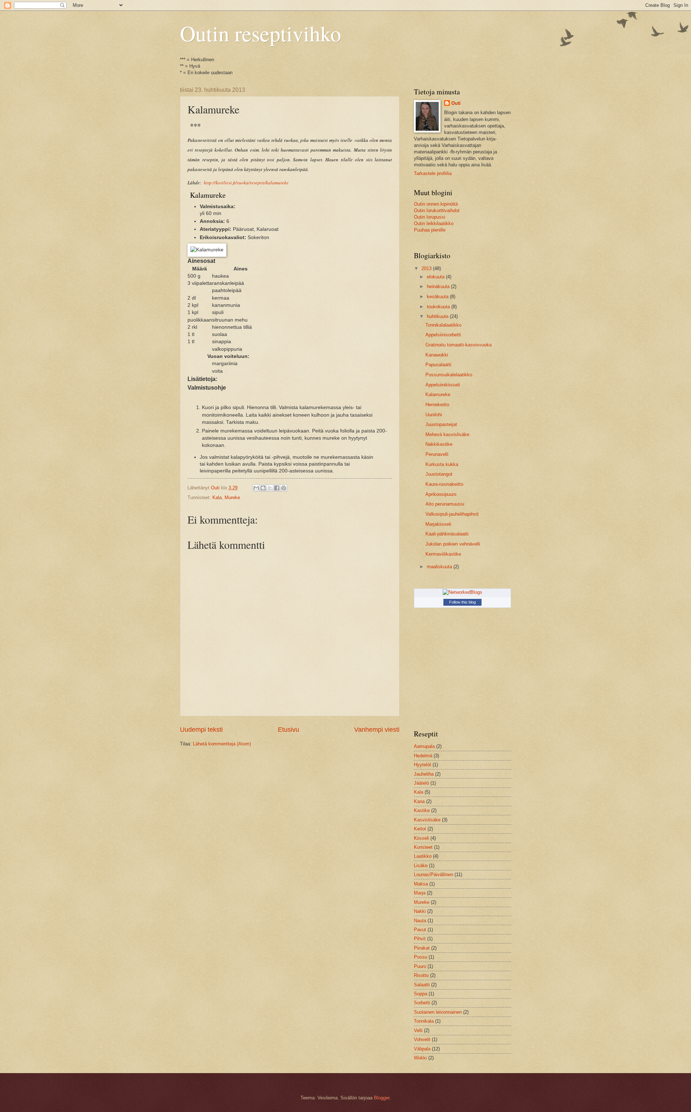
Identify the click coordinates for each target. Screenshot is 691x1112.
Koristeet (423, 847)
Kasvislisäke (427, 819)
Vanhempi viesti (376, 729)
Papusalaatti (438, 364)
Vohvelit (422, 1039)
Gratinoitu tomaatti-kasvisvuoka (458, 345)
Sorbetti (422, 1002)
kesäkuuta (438, 296)
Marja (419, 893)
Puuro (420, 966)
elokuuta (436, 276)
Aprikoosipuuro (440, 494)
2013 (427, 268)
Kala (217, 497)
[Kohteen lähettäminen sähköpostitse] (256, 488)
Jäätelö (421, 783)
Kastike (422, 810)
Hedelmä (423, 755)
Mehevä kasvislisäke (447, 434)
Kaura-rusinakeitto (444, 484)
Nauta (420, 920)
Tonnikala (424, 1021)
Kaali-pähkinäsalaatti (447, 534)
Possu (420, 957)
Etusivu (288, 729)
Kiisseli (421, 838)
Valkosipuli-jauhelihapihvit (452, 514)
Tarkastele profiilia (433, 173)
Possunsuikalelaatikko (448, 374)
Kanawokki (436, 355)
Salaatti (422, 984)
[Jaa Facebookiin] (276, 488)
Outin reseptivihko (260, 33)
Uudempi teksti (201, 729)
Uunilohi (433, 414)
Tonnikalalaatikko (443, 325)
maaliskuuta (440, 566)
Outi (456, 103)
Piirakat (422, 948)
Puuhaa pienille (430, 230)
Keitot (420, 828)
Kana (419, 801)
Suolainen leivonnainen (438, 1012)
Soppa (420, 993)
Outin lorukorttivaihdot (437, 210)
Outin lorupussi (429, 217)
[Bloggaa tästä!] (263, 488)
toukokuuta (439, 306)
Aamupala (424, 746)
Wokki (420, 1058)
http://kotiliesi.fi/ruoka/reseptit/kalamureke (246, 182)
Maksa (421, 884)
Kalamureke (437, 394)
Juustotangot (438, 474)
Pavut (420, 929)
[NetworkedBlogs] (462, 592)
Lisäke (421, 865)
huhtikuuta (438, 316)
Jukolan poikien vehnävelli (452, 544)
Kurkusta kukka (441, 464)
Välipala (422, 1049)
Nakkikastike (438, 444)
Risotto (421, 975)
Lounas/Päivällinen (433, 874)
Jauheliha (424, 774)
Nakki (420, 911)
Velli (418, 1030)
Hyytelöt (422, 764)
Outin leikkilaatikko (433, 223)
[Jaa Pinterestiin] (283, 488)
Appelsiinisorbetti (443, 334)
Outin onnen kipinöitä (436, 204)
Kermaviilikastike (443, 554)
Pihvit (420, 938)
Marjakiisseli (438, 524)
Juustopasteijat (441, 424)
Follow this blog (462, 602)
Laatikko (423, 856)
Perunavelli (436, 454)
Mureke (232, 497)
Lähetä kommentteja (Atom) (222, 743)
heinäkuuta (439, 286)
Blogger (381, 1097)
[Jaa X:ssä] (270, 488)
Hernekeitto (437, 404)
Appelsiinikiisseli (442, 384)
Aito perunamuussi (444, 504)
